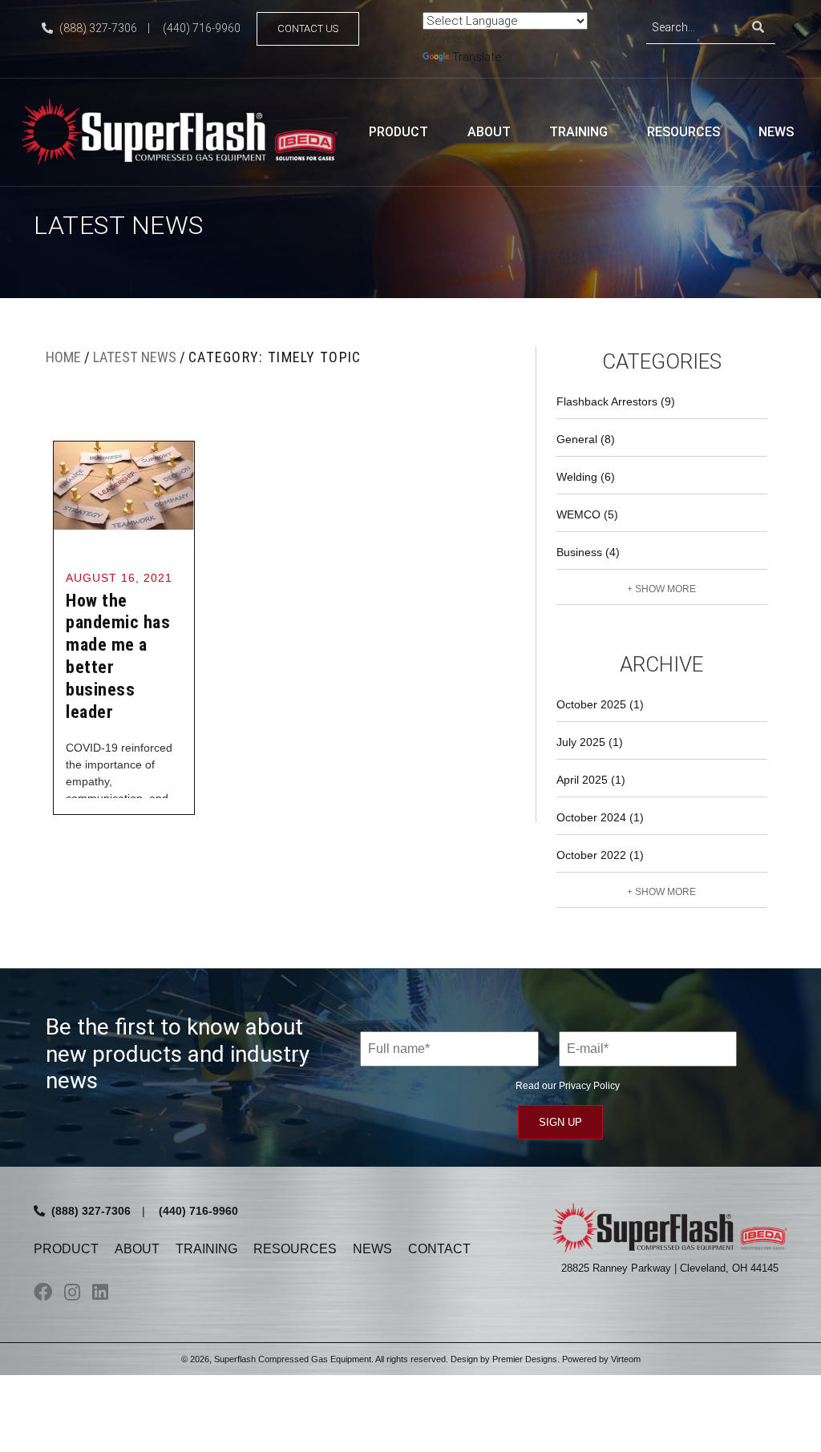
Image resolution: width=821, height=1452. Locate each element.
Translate (477, 57)
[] (758, 28)
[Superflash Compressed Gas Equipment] (186, 130)
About (489, 131)
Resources (683, 131)
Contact (439, 1249)
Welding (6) (585, 476)
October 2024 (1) (600, 817)
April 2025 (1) (590, 779)
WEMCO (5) (587, 514)
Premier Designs (524, 1359)
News (776, 131)
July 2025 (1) (589, 742)
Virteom (626, 1359)
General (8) (585, 439)
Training (578, 131)
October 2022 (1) (600, 855)
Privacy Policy (589, 1085)
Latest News (134, 357)
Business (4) (588, 552)
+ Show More (661, 589)
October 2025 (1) (600, 704)
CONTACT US (307, 28)
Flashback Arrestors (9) (615, 401)
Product (398, 131)
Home (63, 357)
